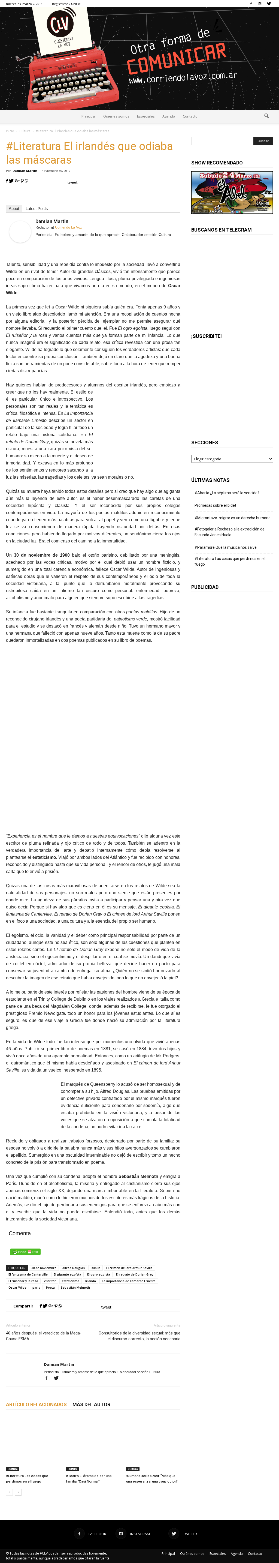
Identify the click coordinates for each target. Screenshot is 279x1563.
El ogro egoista (98, 1274)
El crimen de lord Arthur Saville (129, 1268)
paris (36, 1287)
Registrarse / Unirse (66, 4)
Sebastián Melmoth (75, 1287)
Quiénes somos (116, 116)
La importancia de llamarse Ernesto (129, 1281)
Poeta (50, 1287)
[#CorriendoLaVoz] (139, 58)
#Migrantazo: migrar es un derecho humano (233, 518)
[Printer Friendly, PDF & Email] (93, 1252)
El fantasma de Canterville (28, 1274)
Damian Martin (25, 171)
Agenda (168, 116)
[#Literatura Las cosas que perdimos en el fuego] (33, 1444)
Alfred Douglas (73, 1268)
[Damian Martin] (20, 232)
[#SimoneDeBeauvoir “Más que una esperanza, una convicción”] (153, 1444)
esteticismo (70, 1281)
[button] (266, 116)
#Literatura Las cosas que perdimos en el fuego (230, 561)
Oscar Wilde (17, 1287)
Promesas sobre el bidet (215, 505)
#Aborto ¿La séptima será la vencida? (227, 493)
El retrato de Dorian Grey (134, 1274)
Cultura (13, 1469)
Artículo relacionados (36, 1404)
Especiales (146, 116)
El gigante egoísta (67, 1274)
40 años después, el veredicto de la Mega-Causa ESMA (43, 1336)
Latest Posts (37, 208)
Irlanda (90, 1281)
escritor (50, 1281)
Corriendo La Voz (68, 227)
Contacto (190, 116)
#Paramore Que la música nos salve (226, 547)
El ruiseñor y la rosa (23, 1281)
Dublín (95, 1268)
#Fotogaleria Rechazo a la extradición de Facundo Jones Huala (230, 532)
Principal (88, 116)
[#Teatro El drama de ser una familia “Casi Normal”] (93, 1444)
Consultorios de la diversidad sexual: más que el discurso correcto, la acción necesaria (139, 1336)
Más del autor (91, 1404)
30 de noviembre (43, 1268)
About (14, 208)
